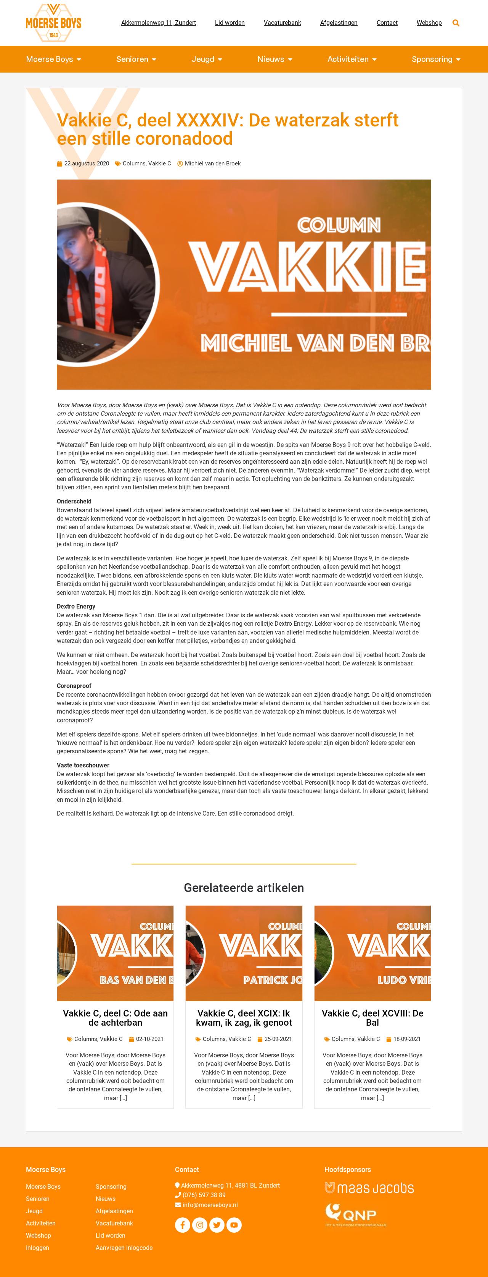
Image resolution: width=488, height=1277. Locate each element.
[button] (455, 23)
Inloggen (37, 1247)
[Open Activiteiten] (374, 59)
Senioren (38, 1199)
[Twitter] (217, 1225)
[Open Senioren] (154, 59)
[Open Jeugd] (220, 59)
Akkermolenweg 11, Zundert (158, 22)
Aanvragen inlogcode (124, 1247)
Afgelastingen (339, 22)
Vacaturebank (282, 22)
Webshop (429, 22)
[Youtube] (234, 1225)
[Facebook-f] (182, 1225)
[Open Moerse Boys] (79, 59)
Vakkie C (159, 163)
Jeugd (34, 1211)
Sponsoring (111, 1186)
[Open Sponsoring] (458, 59)
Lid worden (230, 22)
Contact (387, 22)
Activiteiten (41, 1223)
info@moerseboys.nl (210, 1205)
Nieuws (106, 1199)
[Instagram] (199, 1225)
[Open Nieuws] (290, 59)
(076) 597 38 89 (204, 1195)
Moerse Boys (43, 1186)
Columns (134, 163)
